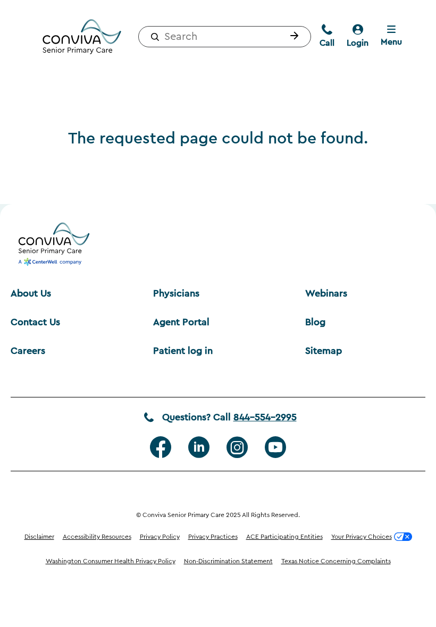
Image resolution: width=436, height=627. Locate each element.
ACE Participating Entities (284, 536)
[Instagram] (237, 447)
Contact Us (35, 322)
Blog (315, 322)
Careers (28, 350)
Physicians (176, 293)
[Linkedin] (198, 447)
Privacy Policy (160, 536)
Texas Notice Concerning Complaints (336, 561)
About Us (31, 293)
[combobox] (224, 36)
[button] (292, 36)
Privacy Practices (213, 536)
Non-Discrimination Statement (228, 561)
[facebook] (160, 447)
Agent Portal (181, 322)
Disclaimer (39, 536)
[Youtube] (275, 447)
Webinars (326, 293)
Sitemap (323, 350)
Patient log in (183, 350)
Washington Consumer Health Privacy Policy (110, 561)
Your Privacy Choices (361, 536)
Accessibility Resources (97, 536)
